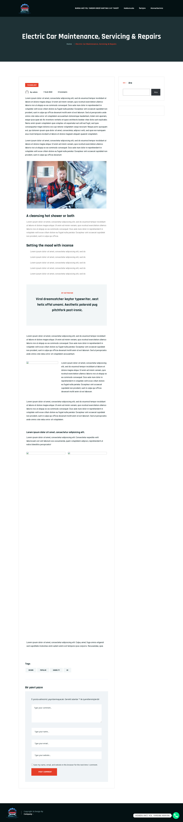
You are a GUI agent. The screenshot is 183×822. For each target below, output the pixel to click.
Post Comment (45, 772)
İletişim (142, 8)
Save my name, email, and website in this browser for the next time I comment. (65, 765)
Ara (130, 82)
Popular (43, 670)
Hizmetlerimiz (157, 8)
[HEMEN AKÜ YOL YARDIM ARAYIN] (176, 815)
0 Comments (62, 92)
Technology (32, 85)
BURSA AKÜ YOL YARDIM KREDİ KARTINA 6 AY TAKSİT (97, 8)
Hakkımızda (129, 8)
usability (56, 670)
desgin (31, 670)
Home (69, 44)
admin (35, 92)
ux (67, 670)
